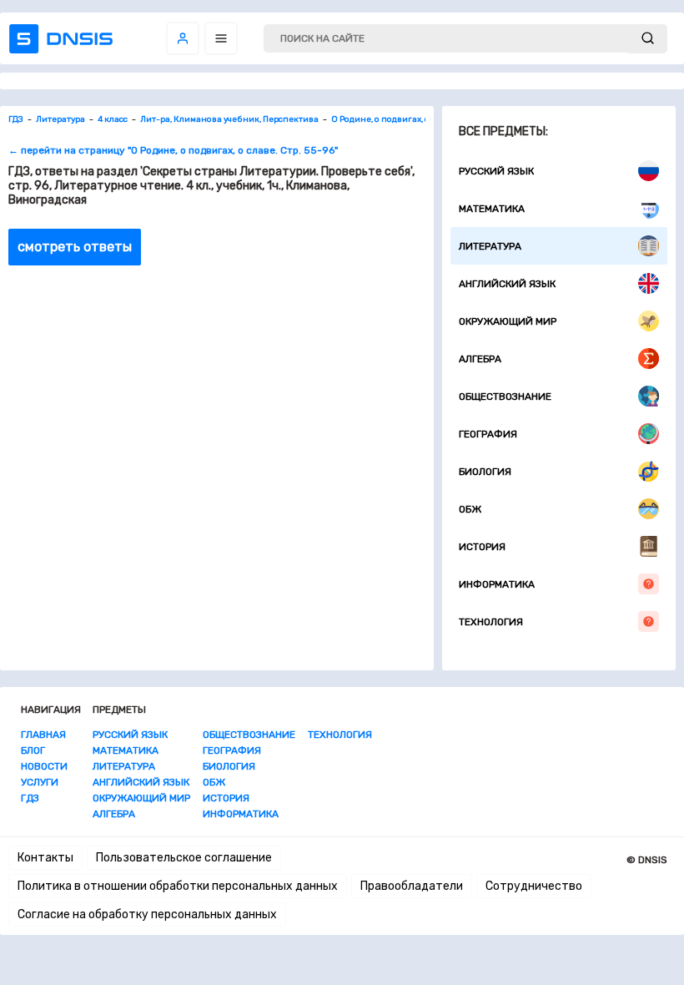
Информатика (497, 584)
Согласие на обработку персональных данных (147, 914)
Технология (491, 622)
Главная (43, 734)
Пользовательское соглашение (184, 858)
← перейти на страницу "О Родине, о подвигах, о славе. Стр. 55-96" (173, 150)
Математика (492, 209)
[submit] (647, 38)
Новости (44, 766)
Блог (33, 750)
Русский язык (496, 171)
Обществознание (505, 396)
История (482, 547)
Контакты (45, 858)
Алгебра (480, 359)
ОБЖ (470, 509)
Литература (490, 246)
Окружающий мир (507, 321)
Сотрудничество (533, 886)
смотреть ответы (75, 247)
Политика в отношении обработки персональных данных (178, 886)
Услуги (39, 782)
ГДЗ (30, 798)
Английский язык (507, 284)
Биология (485, 471)
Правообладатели (411, 886)
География (488, 434)
